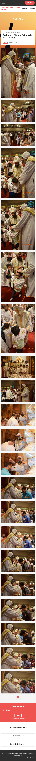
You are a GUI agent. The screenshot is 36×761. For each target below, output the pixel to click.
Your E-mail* (6, 710)
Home (2, 14)
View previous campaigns (18, 718)
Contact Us (31, 757)
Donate (29, 3)
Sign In (32, 9)
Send (18, 715)
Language (25, 9)
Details (16, 14)
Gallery (9, 14)
